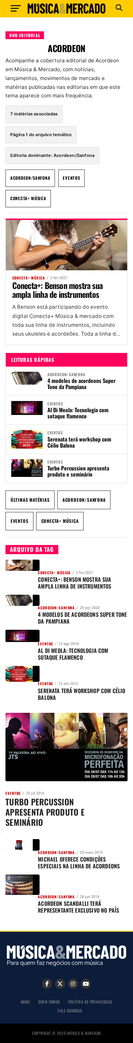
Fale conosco (70, 1010)
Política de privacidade (90, 1002)
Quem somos (49, 1002)
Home (25, 1002)
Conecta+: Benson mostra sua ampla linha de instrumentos (57, 289)
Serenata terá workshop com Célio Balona (79, 442)
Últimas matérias (30, 499)
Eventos (71, 178)
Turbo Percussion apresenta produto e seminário (78, 471)
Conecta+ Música (28, 198)
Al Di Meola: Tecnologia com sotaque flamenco (77, 413)
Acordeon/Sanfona (30, 178)
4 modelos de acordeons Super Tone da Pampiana (81, 383)
